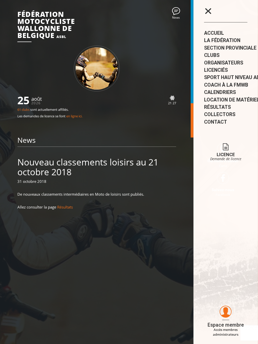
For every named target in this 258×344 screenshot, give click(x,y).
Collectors (219, 114)
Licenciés (216, 70)
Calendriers (220, 92)
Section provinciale (230, 48)
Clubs (211, 55)
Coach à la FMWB (226, 85)
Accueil (214, 33)
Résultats (217, 107)
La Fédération (222, 40)
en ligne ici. (74, 116)
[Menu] (208, 11)
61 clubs (23, 110)
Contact (215, 122)
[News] (176, 11)
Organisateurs (223, 63)
